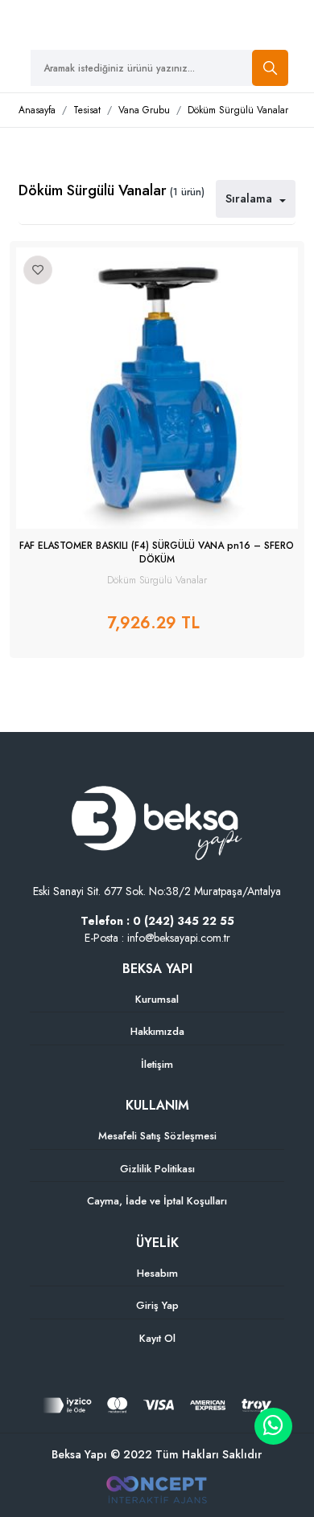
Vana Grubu (144, 110)
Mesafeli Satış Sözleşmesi (157, 1135)
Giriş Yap (157, 1305)
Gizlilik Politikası (157, 1168)
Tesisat (87, 110)
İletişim (157, 1064)
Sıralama (250, 198)
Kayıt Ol (157, 1338)
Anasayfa (37, 110)
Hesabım (157, 1273)
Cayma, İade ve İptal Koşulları (157, 1200)
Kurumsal (157, 999)
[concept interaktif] (156, 1489)
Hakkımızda (157, 1031)
